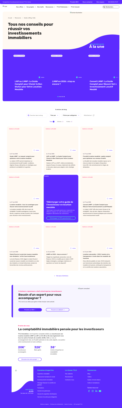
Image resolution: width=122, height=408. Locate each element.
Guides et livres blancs (94, 380)
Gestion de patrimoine (43, 391)
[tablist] (61, 121)
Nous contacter (87, 2)
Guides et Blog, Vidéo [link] (29, 18)
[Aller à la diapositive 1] (58, 96)
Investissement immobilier (45, 380)
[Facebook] (88, 391)
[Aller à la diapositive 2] (60, 96)
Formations (40, 388)
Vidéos (89, 377)
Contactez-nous (69, 380)
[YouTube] (100, 391)
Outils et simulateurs (93, 383)
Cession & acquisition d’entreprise (47, 394)
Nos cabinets (69, 374)
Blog (88, 374)
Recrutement (69, 377)
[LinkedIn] (96, 391)
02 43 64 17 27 (113, 2)
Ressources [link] (18, 18)
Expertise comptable (43, 374)
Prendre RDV (74, 2)
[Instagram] (92, 391)
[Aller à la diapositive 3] (62, 96)
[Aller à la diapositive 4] (64, 96)
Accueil (10, 18)
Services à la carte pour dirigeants (47, 397)
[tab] (52, 121)
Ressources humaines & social (46, 377)
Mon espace (100, 2)
